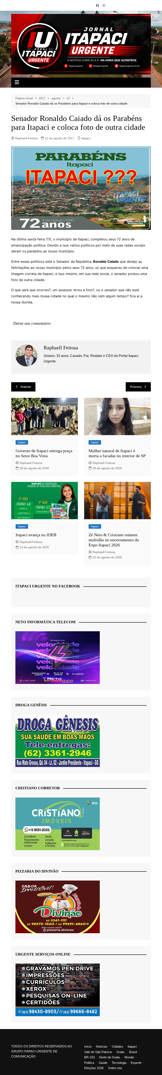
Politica (89, 1062)
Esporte (136, 1062)
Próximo (136, 387)
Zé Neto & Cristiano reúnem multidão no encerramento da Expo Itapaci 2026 (114, 539)
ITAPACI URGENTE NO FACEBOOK (47, 586)
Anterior (25, 387)
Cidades (117, 1046)
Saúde (103, 1062)
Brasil (133, 1052)
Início (88, 1046)
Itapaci (85, 138)
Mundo (129, 1057)
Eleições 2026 (94, 1068)
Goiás (120, 1052)
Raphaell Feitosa (26, 138)
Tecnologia (119, 1062)
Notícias (101, 1046)
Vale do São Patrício (98, 1052)
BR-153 (89, 1057)
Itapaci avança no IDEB (36, 534)
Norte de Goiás (109, 1057)
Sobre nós (115, 1068)
